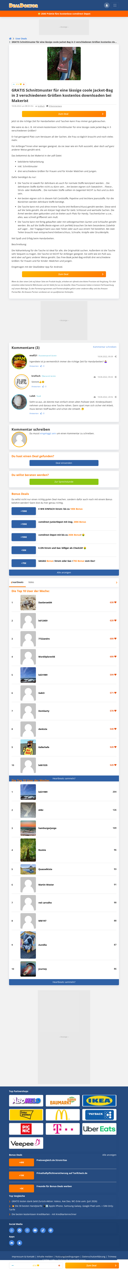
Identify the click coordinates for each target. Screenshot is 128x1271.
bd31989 (42, 674)
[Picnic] (26, 1128)
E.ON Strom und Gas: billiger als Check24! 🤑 (62, 547)
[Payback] (99, 1114)
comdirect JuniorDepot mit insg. (62, 521)
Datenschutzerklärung (93, 1256)
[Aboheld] (26, 1100)
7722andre (44, 638)
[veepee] (26, 1142)
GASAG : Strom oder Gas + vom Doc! (66, 560)
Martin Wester (46, 884)
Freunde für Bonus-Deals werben (54, 1186)
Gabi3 (41, 692)
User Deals (21, 38)
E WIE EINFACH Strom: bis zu (60, 508)
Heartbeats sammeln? (64, 778)
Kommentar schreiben (104, 346)
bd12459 (42, 620)
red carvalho (45, 902)
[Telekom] (63, 1128)
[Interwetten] (26, 1114)
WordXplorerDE (46, 656)
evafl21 (43, 355)
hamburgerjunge (47, 828)
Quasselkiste (45, 869)
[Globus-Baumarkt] (63, 1100)
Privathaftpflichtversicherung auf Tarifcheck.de (62, 1173)
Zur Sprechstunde (63, 481)
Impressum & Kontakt (23, 1256)
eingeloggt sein (48, 433)
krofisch (41, 106)
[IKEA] (99, 1100)
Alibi (40, 809)
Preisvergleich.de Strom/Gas (52, 1160)
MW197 (42, 920)
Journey (42, 968)
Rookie (42, 849)
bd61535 (42, 765)
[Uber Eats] (99, 1128)
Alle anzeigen (64, 572)
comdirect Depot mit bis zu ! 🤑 (61, 534)
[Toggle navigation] (115, 5)
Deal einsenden (64, 462)
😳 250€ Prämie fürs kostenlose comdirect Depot (64, 13)
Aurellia (42, 944)
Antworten (34, 366)
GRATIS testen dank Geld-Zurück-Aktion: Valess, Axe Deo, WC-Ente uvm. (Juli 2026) (54, 1201)
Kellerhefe (43, 747)
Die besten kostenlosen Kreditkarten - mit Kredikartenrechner (44, 1214)
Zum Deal (63, 113)
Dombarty (43, 710)
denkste (42, 729)
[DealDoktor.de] (23, 5)
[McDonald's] (63, 1114)
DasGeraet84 (45, 602)
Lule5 (35, 395)
